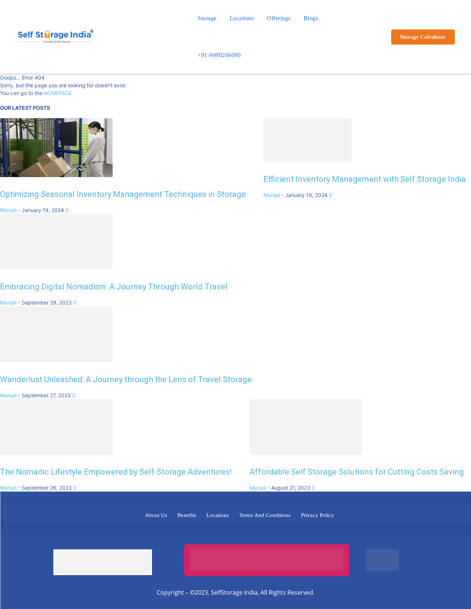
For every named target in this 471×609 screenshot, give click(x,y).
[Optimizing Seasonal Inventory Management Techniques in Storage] (56, 175)
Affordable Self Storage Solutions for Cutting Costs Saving (356, 481)
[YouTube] (290, 544)
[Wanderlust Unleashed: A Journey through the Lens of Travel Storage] (56, 367)
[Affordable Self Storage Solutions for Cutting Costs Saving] (305, 463)
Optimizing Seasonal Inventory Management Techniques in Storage (123, 194)
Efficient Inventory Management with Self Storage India (364, 194)
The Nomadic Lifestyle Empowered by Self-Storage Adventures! (116, 481)
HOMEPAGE (58, 93)
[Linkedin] (229, 544)
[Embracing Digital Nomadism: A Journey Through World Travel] (56, 271)
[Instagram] (249, 544)
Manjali (8, 210)
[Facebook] (189, 544)
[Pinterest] (270, 544)
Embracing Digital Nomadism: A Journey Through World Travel (113, 290)
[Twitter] (209, 544)
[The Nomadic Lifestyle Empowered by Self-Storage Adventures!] (56, 463)
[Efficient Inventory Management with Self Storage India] (307, 175)
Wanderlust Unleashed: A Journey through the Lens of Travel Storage (126, 386)
